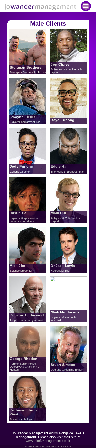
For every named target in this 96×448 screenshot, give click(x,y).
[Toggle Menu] (86, 6)
